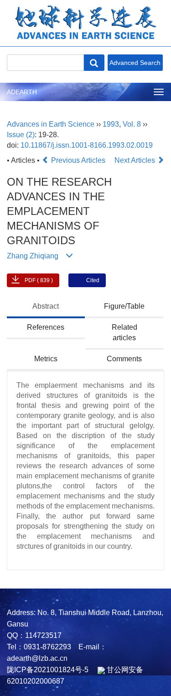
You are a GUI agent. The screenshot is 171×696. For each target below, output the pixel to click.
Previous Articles (78, 160)
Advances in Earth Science (50, 124)
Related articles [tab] (124, 332)
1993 (111, 124)
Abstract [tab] (45, 306)
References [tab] (45, 327)
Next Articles (135, 160)
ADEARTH (22, 92)
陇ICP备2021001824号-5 (47, 670)
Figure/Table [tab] (124, 306)
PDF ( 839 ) (39, 280)
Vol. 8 (132, 124)
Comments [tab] (124, 359)
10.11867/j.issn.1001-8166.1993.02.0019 (87, 145)
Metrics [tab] (45, 359)
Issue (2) (21, 135)
